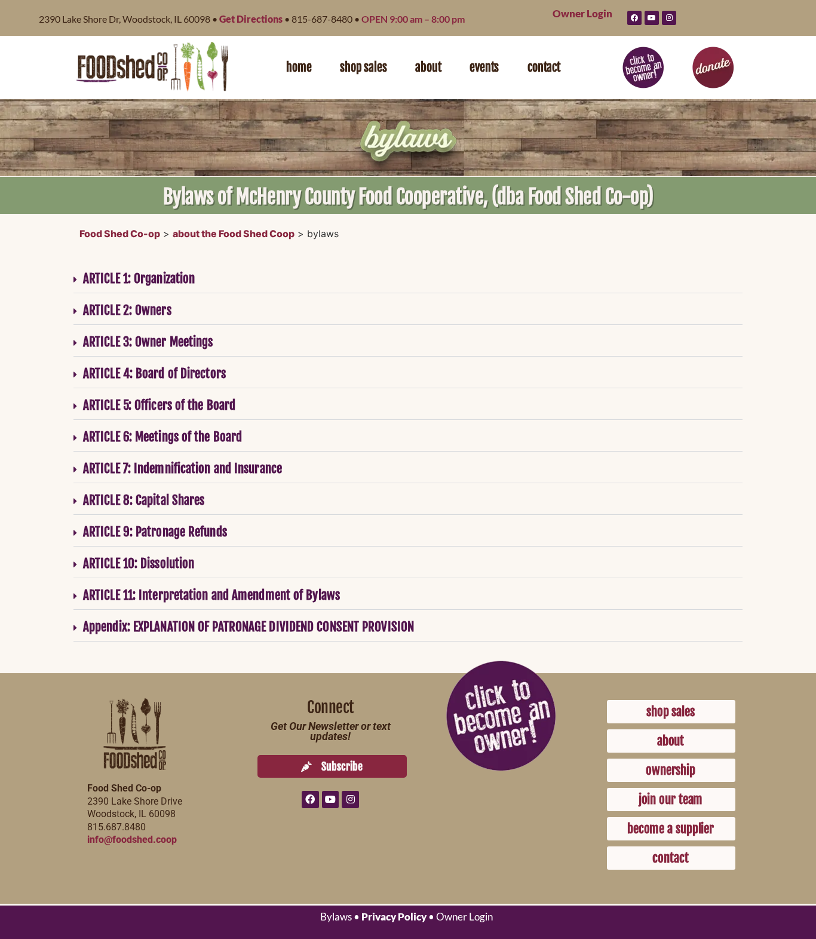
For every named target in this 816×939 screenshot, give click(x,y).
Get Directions (251, 18)
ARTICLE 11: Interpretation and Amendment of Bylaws (211, 595)
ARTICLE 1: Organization (139, 278)
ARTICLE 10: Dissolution (138, 563)
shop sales (363, 67)
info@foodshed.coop (132, 839)
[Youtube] (652, 18)
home (298, 67)
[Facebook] (634, 18)
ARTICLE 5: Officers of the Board (159, 405)
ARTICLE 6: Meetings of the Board (162, 436)
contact (543, 67)
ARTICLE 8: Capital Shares (144, 500)
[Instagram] (669, 18)
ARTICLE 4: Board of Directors (154, 373)
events (484, 67)
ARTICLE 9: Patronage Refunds (155, 531)
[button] (408, 277)
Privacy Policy (394, 916)
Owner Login (582, 13)
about (428, 67)
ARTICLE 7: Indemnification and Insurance (182, 468)
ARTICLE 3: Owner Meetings (148, 341)
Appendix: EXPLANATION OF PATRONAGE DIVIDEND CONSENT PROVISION (248, 626)
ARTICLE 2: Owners (127, 310)
